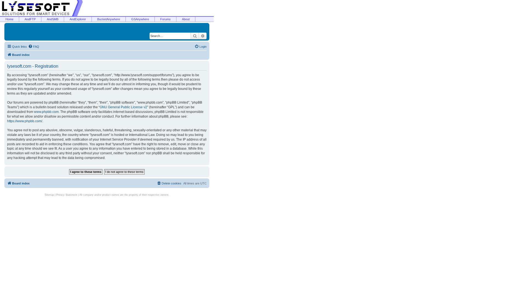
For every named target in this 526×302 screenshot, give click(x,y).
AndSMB (52, 19)
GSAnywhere (140, 19)
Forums (165, 19)
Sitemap (49, 194)
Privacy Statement (66, 194)
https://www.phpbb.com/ (24, 121)
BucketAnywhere (108, 19)
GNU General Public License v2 (123, 107)
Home (9, 19)
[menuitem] (33, 46)
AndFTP (30, 19)
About (186, 19)
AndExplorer (78, 19)
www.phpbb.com (46, 112)
